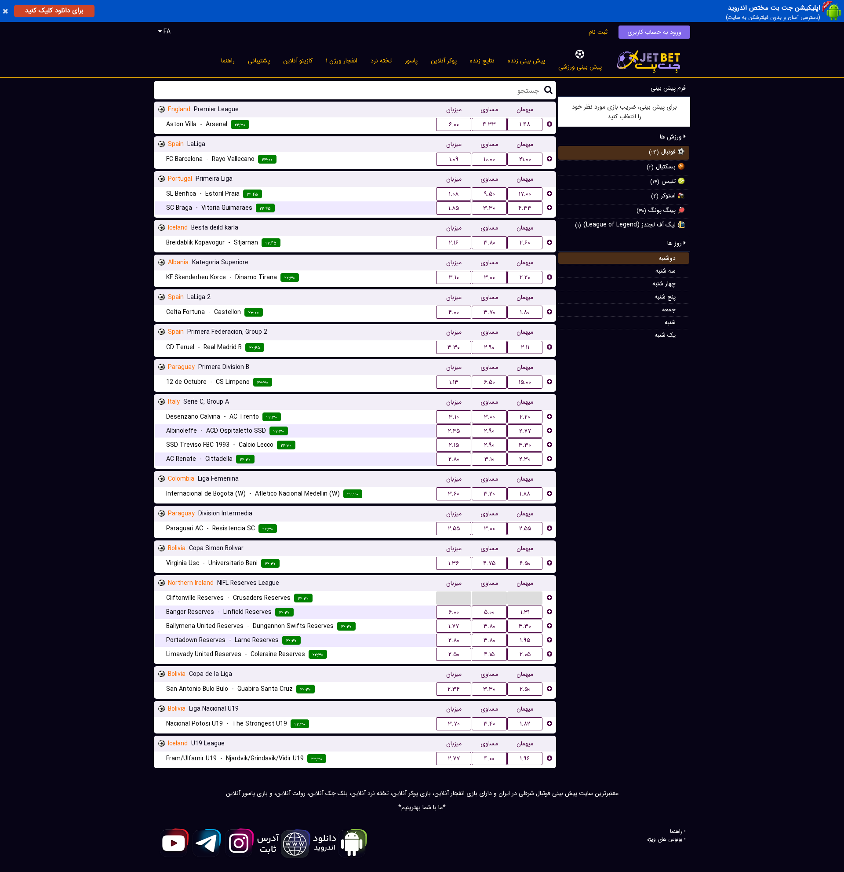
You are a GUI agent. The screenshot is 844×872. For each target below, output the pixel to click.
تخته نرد (381, 61)
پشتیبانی (259, 61)
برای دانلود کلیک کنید (54, 10)
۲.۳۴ (453, 689)
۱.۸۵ (453, 208)
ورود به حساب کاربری (654, 32)
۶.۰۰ (454, 124)
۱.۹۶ (525, 758)
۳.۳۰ (489, 208)
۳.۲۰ (489, 494)
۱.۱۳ (453, 382)
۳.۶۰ (453, 494)
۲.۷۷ (525, 431)
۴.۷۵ (489, 563)
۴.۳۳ (489, 124)
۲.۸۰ (453, 459)
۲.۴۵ (454, 431)
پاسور (411, 61)
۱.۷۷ (453, 626)
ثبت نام (598, 32)
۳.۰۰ (489, 277)
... (453, 597)
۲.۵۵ (454, 528)
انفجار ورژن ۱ (341, 61)
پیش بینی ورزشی (580, 67)
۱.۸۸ (525, 494)
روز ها (675, 243)
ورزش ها (672, 137)
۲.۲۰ (525, 277)
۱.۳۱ (525, 612)
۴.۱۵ (489, 654)
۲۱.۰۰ (525, 159)
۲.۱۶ (453, 243)
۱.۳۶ (453, 563)
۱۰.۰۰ (489, 159)
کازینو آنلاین (298, 61)
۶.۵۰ (489, 382)
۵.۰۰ (489, 612)
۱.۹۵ (525, 640)
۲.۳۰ (525, 459)
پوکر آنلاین (444, 61)
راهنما (228, 61)
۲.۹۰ (489, 347)
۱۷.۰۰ (525, 194)
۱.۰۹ (453, 159)
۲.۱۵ (454, 445)
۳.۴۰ (489, 724)
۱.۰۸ (453, 194)
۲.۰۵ (525, 654)
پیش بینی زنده (526, 61)
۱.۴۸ (525, 124)
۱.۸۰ (525, 312)
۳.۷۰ (489, 312)
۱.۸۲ (525, 724)
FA (166, 31)
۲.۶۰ (525, 243)
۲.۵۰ (453, 654)
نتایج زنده (482, 61)
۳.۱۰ (454, 277)
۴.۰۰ (453, 312)
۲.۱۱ (525, 347)
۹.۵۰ (489, 194)
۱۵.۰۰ (525, 382)
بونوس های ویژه (664, 839)
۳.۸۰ (489, 243)
